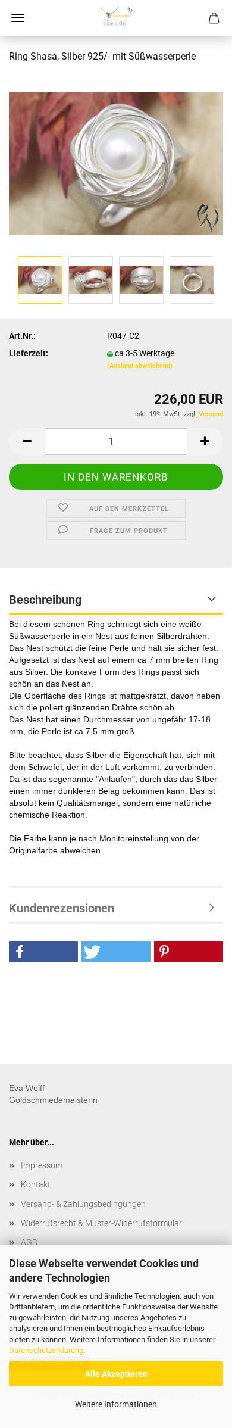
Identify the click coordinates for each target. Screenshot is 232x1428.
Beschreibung (45, 600)
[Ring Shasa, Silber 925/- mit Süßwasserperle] (116, 163)
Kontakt (36, 1184)
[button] (27, 441)
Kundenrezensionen (61, 908)
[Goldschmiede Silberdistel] (116, 18)
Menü (18, 18)
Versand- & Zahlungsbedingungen (83, 1204)
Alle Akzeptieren (116, 1374)
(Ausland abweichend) (140, 366)
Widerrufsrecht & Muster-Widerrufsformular (101, 1223)
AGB (29, 1242)
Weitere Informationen (116, 1404)
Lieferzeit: (28, 353)
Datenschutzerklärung (46, 1350)
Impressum (41, 1165)
